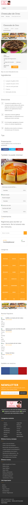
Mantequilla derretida (11, 92)
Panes (22, 285)
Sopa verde (5, 470)
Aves (4, 426)
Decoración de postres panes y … (11, 447)
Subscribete (23, 393)
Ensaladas (22, 265)
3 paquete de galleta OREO (12, 81)
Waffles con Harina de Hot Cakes (14, 318)
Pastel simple (6, 197)
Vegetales (19, 423)
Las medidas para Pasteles (10, 457)
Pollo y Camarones (7, 472)
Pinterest (20, 149)
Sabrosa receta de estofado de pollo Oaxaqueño (15, 329)
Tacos (5, 423)
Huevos (5, 424)
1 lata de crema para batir (12, 86)
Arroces (5, 285)
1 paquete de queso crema (12, 83)
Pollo (22, 279)
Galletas (22, 272)
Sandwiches (6, 430)
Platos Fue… (19, 434)
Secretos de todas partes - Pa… (11, 453)
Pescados (5, 272)
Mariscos (14, 279)
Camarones (14, 285)
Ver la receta (9, 319)
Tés (14, 299)
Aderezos (18, 426)
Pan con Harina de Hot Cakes (13, 343)
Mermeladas (19, 436)
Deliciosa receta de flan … (9, 187)
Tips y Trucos (5, 489)
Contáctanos (5, 490)
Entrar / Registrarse (8, 492)
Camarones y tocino (8, 477)
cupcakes (22, 299)
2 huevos (8, 89)
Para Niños (23, 258)
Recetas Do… (6, 428)
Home (2, 16)
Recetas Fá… (6, 432)
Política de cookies (6, 501)
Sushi (5, 279)
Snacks (14, 258)
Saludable (5, 265)
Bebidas (18, 424)
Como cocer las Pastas (8, 443)
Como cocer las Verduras (9, 445)
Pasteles (6, 28)
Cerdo (14, 292)
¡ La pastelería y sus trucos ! (10, 451)
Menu (4, 8)
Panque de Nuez (10, 353)
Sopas (14, 265)
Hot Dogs (19, 432)
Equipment (5, 292)
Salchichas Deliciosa (8, 474)
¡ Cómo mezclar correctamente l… (11, 449)
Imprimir (15, 67)
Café (5, 299)
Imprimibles (4, 502)
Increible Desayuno (7, 476)
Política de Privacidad (17, 501)
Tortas (18, 428)
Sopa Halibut (6, 468)
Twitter (13, 149)
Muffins (5, 436)
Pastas (22, 292)
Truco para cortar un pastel (10, 455)
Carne (14, 272)
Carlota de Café (6, 208)
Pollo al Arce (6, 466)
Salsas (18, 430)
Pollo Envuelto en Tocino (9, 464)
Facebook (5, 149)
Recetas (8, 16)
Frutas (5, 434)
